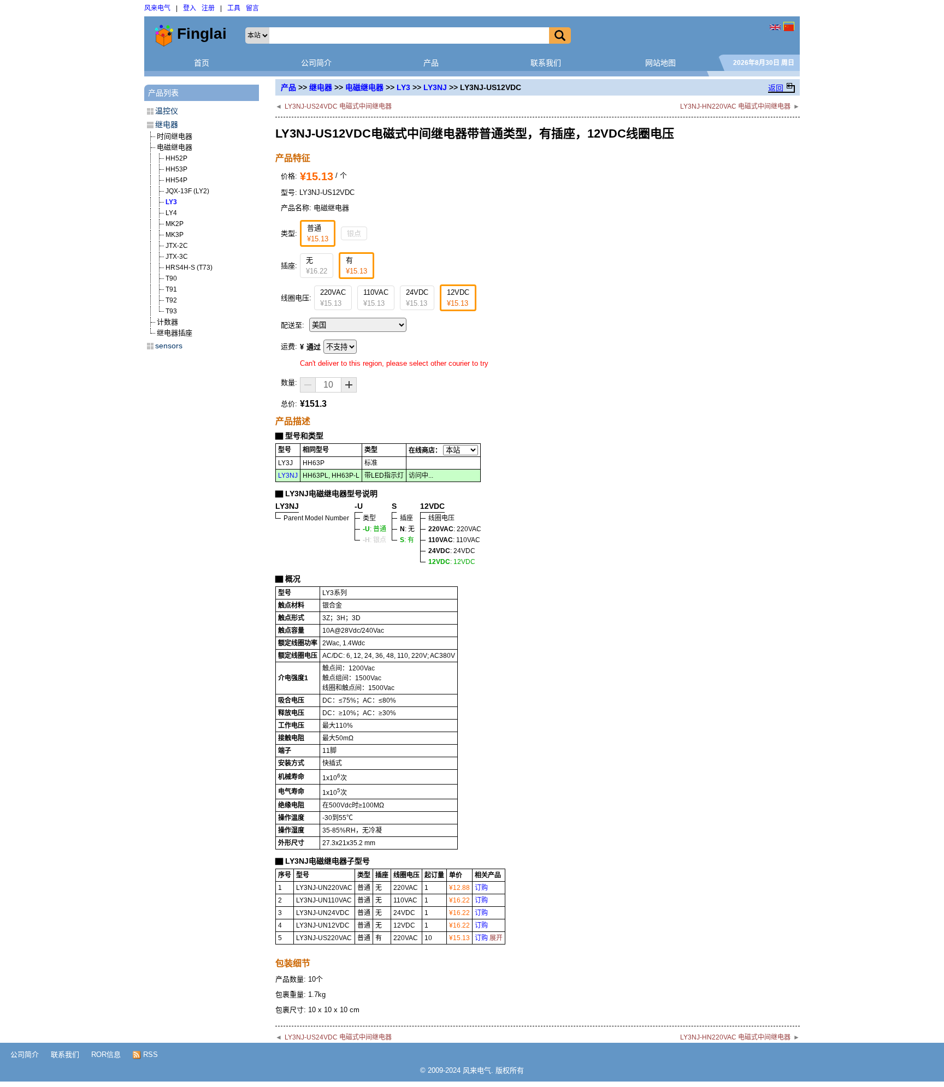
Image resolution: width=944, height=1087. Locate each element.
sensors (168, 345)
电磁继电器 (364, 87)
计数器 (167, 322)
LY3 (403, 87)
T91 (171, 289)
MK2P (175, 224)
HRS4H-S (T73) (189, 267)
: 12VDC (451, 562)
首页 (201, 62)
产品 (431, 62)
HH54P (176, 180)
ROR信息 (106, 1054)
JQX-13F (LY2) (187, 191)
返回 (775, 88)
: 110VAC (454, 540)
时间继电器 (174, 136)
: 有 (407, 540)
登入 (189, 8)
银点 (354, 233)
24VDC (417, 297)
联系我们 (545, 62)
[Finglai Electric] (775, 26)
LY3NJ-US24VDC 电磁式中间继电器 (338, 106)
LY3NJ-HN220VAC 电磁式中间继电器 (735, 106)
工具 (233, 8)
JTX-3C (177, 256)
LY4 (171, 213)
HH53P (176, 169)
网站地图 (660, 62)
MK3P (175, 235)
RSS (149, 1054)
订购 (481, 888)
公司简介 (316, 62)
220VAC (333, 297)
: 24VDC (451, 551)
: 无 (407, 529)
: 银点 (374, 540)
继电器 (320, 87)
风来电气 (157, 8)
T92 (171, 300)
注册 (208, 8)
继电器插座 (174, 333)
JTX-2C (177, 246)
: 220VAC (454, 529)
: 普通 (374, 529)
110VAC (375, 297)
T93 (171, 311)
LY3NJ (435, 87)
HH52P (176, 158)
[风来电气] (788, 26)
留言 (252, 8)
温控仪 (166, 110)
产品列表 (163, 92)
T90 (171, 278)
